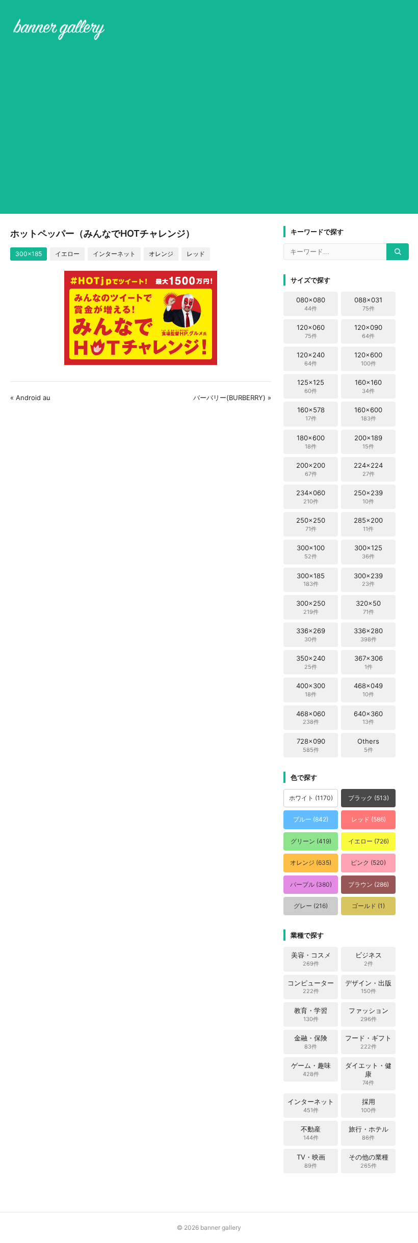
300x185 (28, 254)
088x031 (368, 304)
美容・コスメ (311, 959)
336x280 (368, 635)
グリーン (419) (311, 841)
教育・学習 (310, 1014)
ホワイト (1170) (311, 798)
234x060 (310, 497)
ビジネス (368, 959)
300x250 (310, 607)
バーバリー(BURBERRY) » (232, 397)
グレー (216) (311, 906)
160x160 (368, 386)
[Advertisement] (209, 129)
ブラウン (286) (368, 884)
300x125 (368, 552)
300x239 (368, 580)
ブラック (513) (368, 798)
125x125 (310, 386)
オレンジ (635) (310, 862)
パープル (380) (311, 884)
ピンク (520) (368, 862)
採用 (368, 1105)
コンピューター (311, 987)
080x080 (310, 304)
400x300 (310, 690)
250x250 (310, 524)
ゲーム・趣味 (311, 1069)
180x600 (311, 442)
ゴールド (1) (368, 906)
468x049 (368, 690)
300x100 (311, 552)
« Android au (30, 397)
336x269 (310, 635)
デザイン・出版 (368, 987)
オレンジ (161, 254)
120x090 (368, 331)
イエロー (67, 254)
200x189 (368, 442)
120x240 (311, 359)
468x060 (310, 718)
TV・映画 (311, 1161)
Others (368, 745)
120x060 (311, 331)
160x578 (311, 414)
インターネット (114, 254)
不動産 (311, 1133)
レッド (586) (368, 819)
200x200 (310, 469)
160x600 (368, 414)
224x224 (368, 469)
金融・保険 (310, 1042)
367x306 (368, 662)
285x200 (368, 524)
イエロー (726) (368, 841)
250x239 (368, 497)
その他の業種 (368, 1161)
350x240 (310, 662)
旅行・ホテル (368, 1133)
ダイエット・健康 (368, 1073)
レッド (196, 254)
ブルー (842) (310, 819)
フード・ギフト (368, 1042)
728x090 (311, 745)
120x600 (368, 359)
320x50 (368, 607)
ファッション (368, 1014)
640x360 (368, 718)
